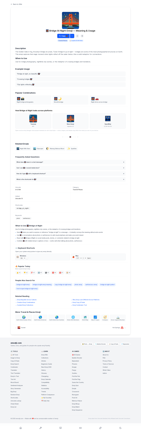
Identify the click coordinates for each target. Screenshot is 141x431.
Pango (74, 370)
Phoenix (74, 364)
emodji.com (16, 343)
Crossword (75, 391)
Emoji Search (15, 364)
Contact (105, 367)
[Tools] (41, 428)
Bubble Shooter (77, 358)
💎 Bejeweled (125, 344)
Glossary (44, 373)
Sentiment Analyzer (17, 385)
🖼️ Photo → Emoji (87, 344)
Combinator (14, 367)
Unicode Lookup (16, 401)
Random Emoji (15, 394)
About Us (105, 355)
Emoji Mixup (76, 404)
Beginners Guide (46, 364)
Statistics (44, 385)
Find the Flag (76, 379)
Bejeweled (75, 361)
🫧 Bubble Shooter (100, 344)
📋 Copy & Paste (113, 344)
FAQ (104, 358)
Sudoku (74, 373)
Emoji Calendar (46, 379)
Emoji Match (76, 407)
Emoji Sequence (77, 410)
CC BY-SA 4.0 (108, 126)
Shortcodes (14, 398)
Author (105, 373)
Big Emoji (13, 391)
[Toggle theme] (120, 428)
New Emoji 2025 (46, 367)
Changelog (44, 376)
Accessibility (45, 388)
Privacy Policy (107, 361)
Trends (43, 391)
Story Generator (16, 388)
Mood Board (15, 382)
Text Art (13, 379)
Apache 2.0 (70, 126)
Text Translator (15, 373)
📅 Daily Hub (45, 401)
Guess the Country (78, 382)
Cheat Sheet (15, 404)
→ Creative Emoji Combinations (25, 302)
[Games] (80, 428)
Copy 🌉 (64, 36)
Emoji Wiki (44, 355)
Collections (44, 358)
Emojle (74, 388)
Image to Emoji (15, 358)
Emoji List (13, 407)
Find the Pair (76, 376)
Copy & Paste (15, 361)
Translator (14, 370)
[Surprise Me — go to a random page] (100, 428)
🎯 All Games (76, 355)
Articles (43, 361)
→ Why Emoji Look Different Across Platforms (85, 299)
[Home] (21, 428)
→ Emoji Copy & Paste (78, 302)
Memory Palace (77, 401)
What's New (106, 370)
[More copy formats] (72, 36)
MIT (33, 126)
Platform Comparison (47, 394)
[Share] (82, 36)
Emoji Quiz (75, 385)
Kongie (74, 367)
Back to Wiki (17, 4)
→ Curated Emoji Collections (24, 305)
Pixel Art (74, 398)
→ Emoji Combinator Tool (79, 305)
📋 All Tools (14, 355)
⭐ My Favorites (46, 398)
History (43, 370)
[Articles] (60, 428)
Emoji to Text (15, 376)
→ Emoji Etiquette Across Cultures (26, 299)
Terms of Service (108, 364)
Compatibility (45, 382)
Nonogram (75, 394)
